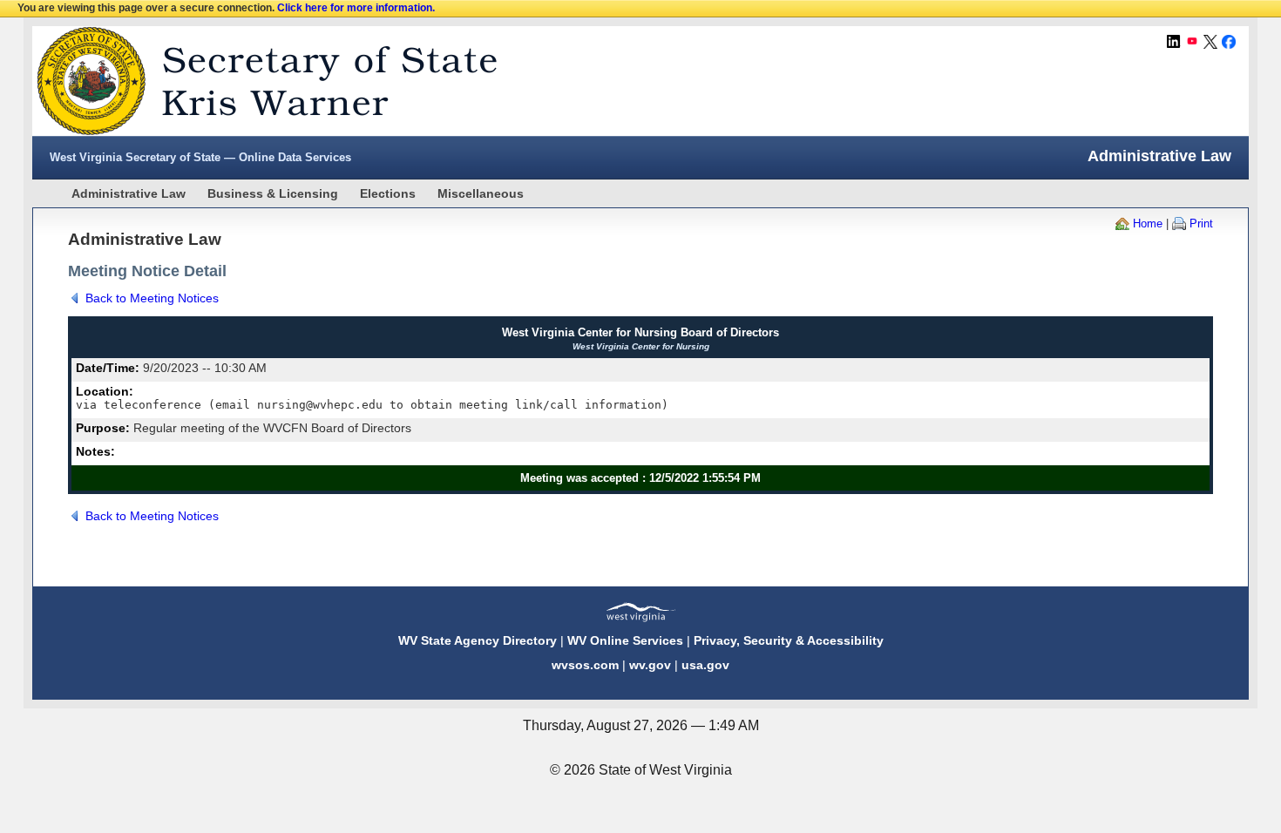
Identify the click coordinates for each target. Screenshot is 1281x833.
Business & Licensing (272, 193)
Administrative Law (128, 193)
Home (1147, 223)
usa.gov (705, 665)
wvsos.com (585, 665)
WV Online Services (625, 640)
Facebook (1229, 42)
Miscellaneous (480, 193)
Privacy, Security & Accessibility (789, 640)
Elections (388, 193)
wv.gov (650, 665)
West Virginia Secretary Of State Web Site (256, 81)
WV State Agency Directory (477, 640)
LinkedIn (1174, 42)
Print (1201, 223)
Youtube (1192, 42)
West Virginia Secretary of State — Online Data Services (200, 157)
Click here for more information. (356, 8)
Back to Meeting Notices (152, 298)
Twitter (1210, 42)
